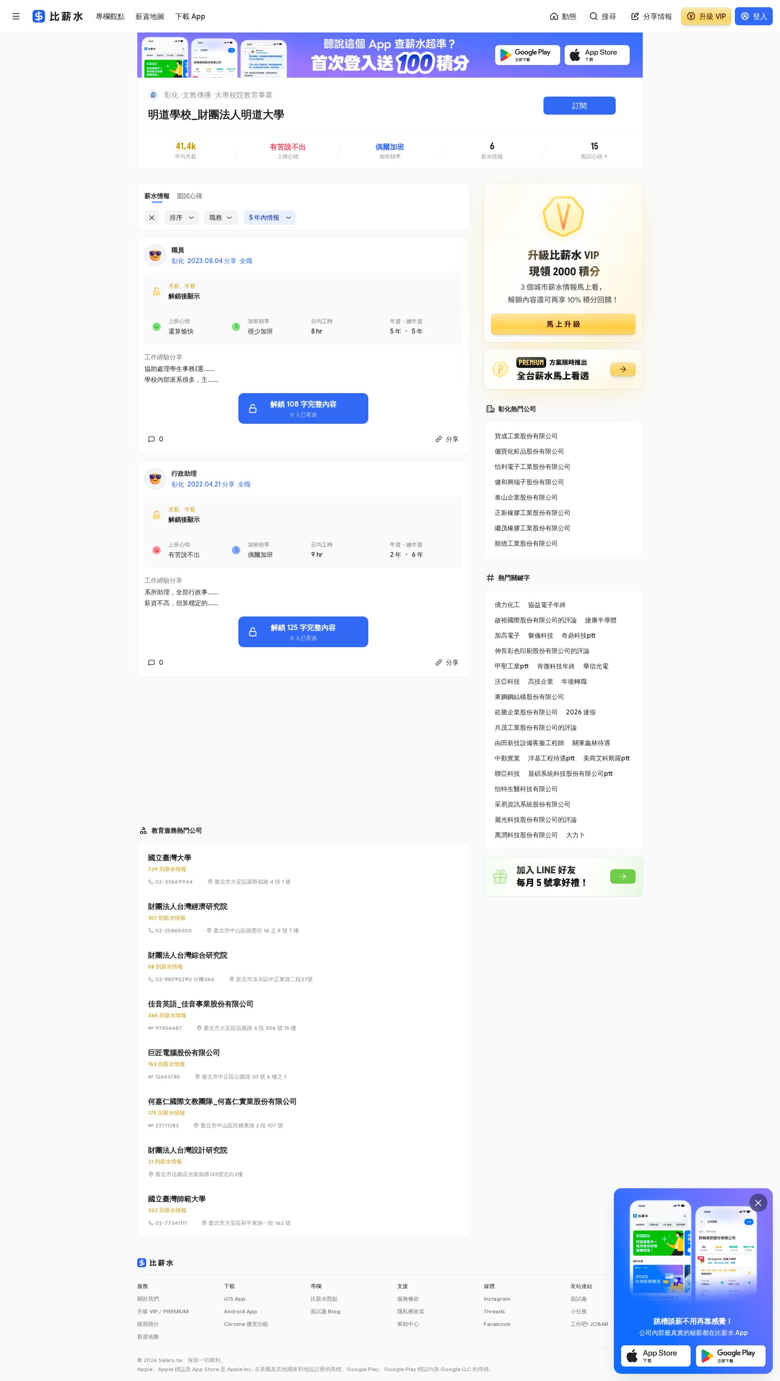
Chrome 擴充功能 (246, 1324)
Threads (494, 1311)
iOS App (235, 1298)
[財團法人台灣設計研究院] (303, 1161)
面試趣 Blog (325, 1311)
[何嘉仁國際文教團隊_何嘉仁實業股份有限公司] (303, 1112)
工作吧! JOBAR (589, 1324)
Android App (240, 1311)
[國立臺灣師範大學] (303, 1210)
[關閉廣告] (758, 1203)
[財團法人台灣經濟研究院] (303, 918)
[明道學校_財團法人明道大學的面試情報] (594, 151)
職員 (178, 250)
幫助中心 (408, 1324)
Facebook (497, 1324)
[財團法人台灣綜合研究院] (303, 966)
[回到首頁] (153, 94)
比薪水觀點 (324, 1298)
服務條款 (408, 1298)
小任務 (579, 1311)
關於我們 (148, 1298)
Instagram (497, 1298)
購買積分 (148, 1324)
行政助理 (184, 473)
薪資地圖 (148, 1336)
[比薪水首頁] (155, 1262)
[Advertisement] (303, 747)
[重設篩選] (151, 217)
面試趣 (579, 1298)
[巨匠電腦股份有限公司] (303, 1064)
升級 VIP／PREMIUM (163, 1311)
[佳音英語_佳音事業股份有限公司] (303, 1015)
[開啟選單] (16, 16)
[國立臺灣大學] (303, 869)
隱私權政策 (410, 1311)
